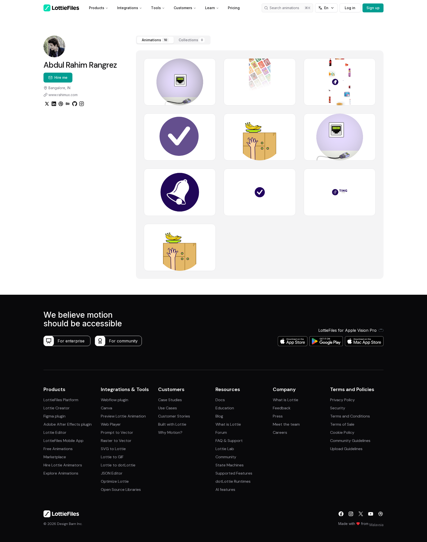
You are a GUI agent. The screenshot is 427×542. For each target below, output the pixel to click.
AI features (225, 489)
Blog (219, 416)
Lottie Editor (54, 432)
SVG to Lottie (113, 448)
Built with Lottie (172, 424)
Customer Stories (174, 416)
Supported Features (233, 473)
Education (224, 408)
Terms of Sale (342, 424)
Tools (156, 8)
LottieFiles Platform (60, 399)
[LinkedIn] (53, 103)
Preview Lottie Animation (123, 416)
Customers (183, 8)
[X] (361, 514)
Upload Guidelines (346, 448)
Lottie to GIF (112, 456)
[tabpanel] (260, 164)
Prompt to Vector (117, 432)
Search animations (284, 8)
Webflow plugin (114, 399)
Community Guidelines (350, 440)
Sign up (373, 8)
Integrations (127, 8)
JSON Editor (112, 473)
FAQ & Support (229, 440)
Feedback (282, 408)
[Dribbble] (60, 103)
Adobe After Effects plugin (67, 424)
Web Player (111, 424)
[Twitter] (46, 103)
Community (225, 456)
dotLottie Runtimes (233, 481)
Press (278, 416)
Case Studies (170, 399)
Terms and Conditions (350, 416)
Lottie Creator (56, 408)
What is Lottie (228, 424)
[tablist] (173, 40)
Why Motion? (170, 432)
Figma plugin (54, 416)
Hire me (60, 77)
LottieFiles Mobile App (63, 440)
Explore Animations (60, 473)
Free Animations (58, 448)
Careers (280, 432)
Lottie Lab (224, 448)
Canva (106, 408)
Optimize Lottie (115, 481)
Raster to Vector (116, 440)
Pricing (234, 8)
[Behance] (67, 103)
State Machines (229, 465)
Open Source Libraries (121, 489)
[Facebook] (341, 514)
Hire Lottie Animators (62, 465)
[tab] (155, 40)
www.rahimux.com (63, 95)
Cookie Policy (342, 432)
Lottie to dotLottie (118, 465)
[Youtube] (371, 514)
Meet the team (286, 424)
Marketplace (54, 456)
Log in (350, 8)
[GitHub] (74, 103)
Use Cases (167, 408)
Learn (210, 8)
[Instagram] (81, 103)
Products (96, 8)
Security (337, 408)
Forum (221, 432)
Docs (220, 399)
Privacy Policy (342, 399)
